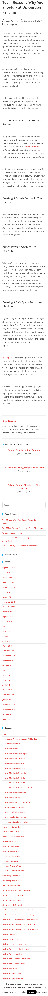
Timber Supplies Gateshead (13, 978)
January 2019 (7, 597)
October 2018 (7, 611)
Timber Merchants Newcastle (13, 963)
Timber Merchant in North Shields (15, 949)
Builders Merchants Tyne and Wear (16, 802)
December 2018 (8, 602)
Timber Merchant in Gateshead (14, 944)
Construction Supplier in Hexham (15, 822)
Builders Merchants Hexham (13, 763)
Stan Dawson (12, 21)
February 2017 (8, 695)
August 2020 (7, 572)
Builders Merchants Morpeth (13, 768)
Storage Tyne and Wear (11, 900)
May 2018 (6, 636)
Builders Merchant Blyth (11, 744)
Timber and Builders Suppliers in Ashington (19, 915)
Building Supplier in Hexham (13, 807)
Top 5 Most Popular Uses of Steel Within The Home (22, 528)
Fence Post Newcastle (11, 827)
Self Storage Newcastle (11, 885)
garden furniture (31, 146)
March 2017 (7, 690)
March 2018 (7, 646)
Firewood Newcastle (10, 841)
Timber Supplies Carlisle (11, 973)
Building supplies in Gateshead (14, 812)
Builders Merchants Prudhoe (13, 797)
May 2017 (6, 680)
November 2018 (8, 607)
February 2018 (8, 651)
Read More (41, 992)
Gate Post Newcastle (10, 846)
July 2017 (5, 670)
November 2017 (8, 660)
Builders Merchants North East (14, 778)
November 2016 (8, 709)
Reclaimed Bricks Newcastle (13, 871)
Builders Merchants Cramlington (15, 753)
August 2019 (7, 592)
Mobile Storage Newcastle (12, 856)
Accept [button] (31, 992)
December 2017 (8, 655)
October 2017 (7, 665)
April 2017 (6, 685)
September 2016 (8, 719)
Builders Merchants (10, 748)
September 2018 (8, 616)
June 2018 (6, 631)
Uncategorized (12, 24)
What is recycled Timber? (12, 533)
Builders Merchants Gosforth (13, 758)
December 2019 (8, 587)
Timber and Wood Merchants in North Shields (20, 929)
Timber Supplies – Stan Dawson (24, 450)
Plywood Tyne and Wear (12, 866)
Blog (4, 734)
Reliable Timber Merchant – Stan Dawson (24, 486)
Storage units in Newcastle (12, 905)
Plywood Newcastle (10, 861)
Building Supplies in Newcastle (14, 817)
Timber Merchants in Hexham (14, 954)
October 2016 (7, 714)
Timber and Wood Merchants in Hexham (18, 924)
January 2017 (7, 699)
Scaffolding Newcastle (11, 876)
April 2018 (6, 641)
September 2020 (8, 568)
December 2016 (8, 704)
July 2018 (5, 626)
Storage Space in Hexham (12, 895)
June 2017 (6, 675)
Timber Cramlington (10, 939)
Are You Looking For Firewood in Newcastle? (19, 546)
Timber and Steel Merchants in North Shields (20, 919)
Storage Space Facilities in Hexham (16, 890)
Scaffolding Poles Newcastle (13, 880)
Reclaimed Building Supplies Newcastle (24, 467)
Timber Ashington (9, 934)
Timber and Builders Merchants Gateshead (19, 910)
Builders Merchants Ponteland (14, 792)
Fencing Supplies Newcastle (13, 836)
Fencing (5, 357)
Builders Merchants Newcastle (14, 773)
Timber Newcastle (9, 968)
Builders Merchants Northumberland (17, 788)
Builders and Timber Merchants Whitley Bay (19, 739)
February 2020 (8, 582)
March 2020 (7, 577)
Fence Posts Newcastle (11, 831)
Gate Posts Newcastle (10, 851)
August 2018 (7, 621)
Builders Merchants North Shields (15, 783)
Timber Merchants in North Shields (16, 958)
